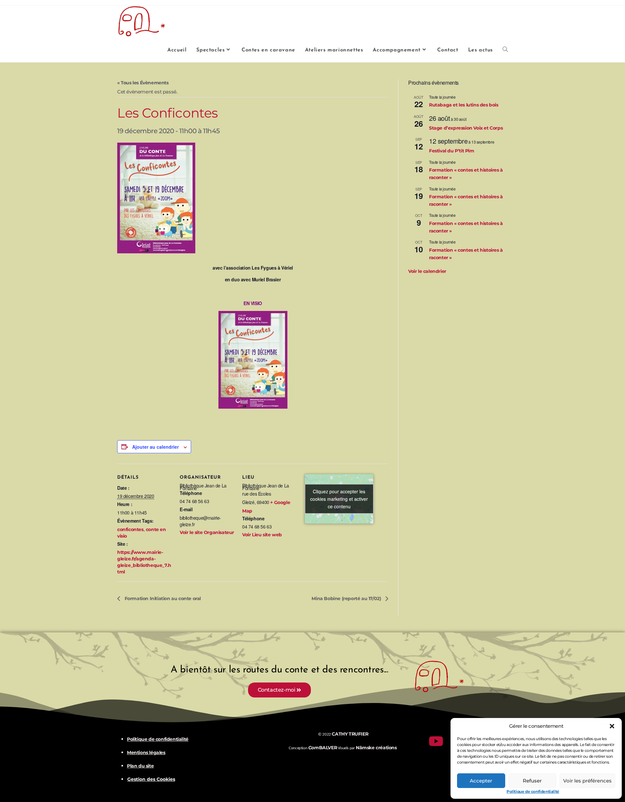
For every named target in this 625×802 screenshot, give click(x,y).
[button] (612, 726)
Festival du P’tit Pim (451, 151)
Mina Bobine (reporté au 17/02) (347, 598)
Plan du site (140, 766)
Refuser (532, 781)
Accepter (481, 781)
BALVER (322, 748)
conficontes (130, 529)
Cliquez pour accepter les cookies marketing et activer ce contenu (339, 499)
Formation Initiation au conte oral (162, 598)
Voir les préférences (587, 781)
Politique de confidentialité (533, 791)
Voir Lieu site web (262, 535)
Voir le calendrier (427, 271)
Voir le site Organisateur (207, 532)
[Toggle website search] (505, 50)
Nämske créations (376, 748)
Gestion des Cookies (151, 779)
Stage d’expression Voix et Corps (466, 128)
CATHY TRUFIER (350, 734)
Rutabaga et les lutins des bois (463, 105)
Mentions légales (146, 752)
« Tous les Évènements (143, 83)
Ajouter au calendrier (155, 446)
